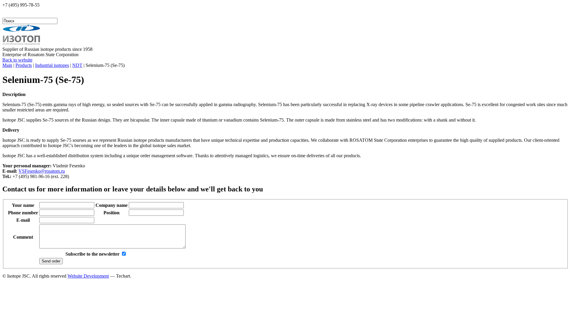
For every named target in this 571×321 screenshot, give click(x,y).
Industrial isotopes (52, 65)
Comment (23, 237)
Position (111, 212)
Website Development (88, 275)
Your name (23, 205)
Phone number (23, 212)
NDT (77, 65)
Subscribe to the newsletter (92, 254)
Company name (111, 205)
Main (7, 65)
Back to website (17, 59)
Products (23, 65)
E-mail (23, 220)
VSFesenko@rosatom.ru (41, 171)
